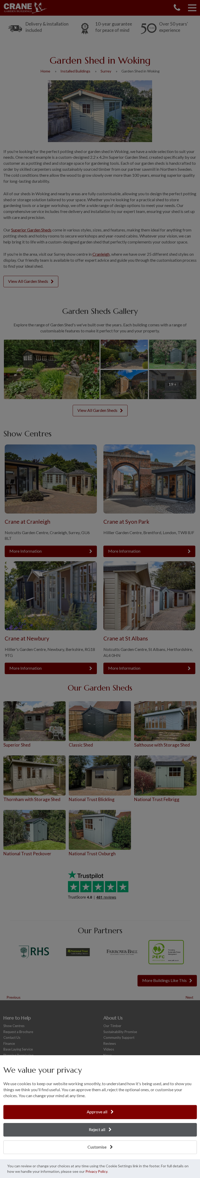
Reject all (97, 1129)
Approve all (97, 1111)
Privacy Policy (96, 1171)
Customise (97, 1146)
